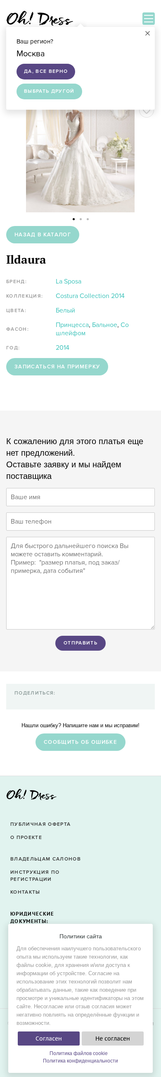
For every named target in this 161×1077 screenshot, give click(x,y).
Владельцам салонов (45, 859)
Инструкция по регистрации (34, 875)
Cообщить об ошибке (80, 742)
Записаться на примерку (57, 366)
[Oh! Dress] (31, 797)
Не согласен (112, 1038)
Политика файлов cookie (79, 1053)
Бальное (104, 325)
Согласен (49, 1038)
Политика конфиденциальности (80, 1061)
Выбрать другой (49, 91)
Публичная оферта (40, 824)
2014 (62, 348)
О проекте (26, 837)
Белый (65, 310)
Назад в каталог (42, 234)
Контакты (25, 892)
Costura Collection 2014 (90, 296)
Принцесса (72, 325)
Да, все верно (46, 71)
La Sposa (68, 281)
